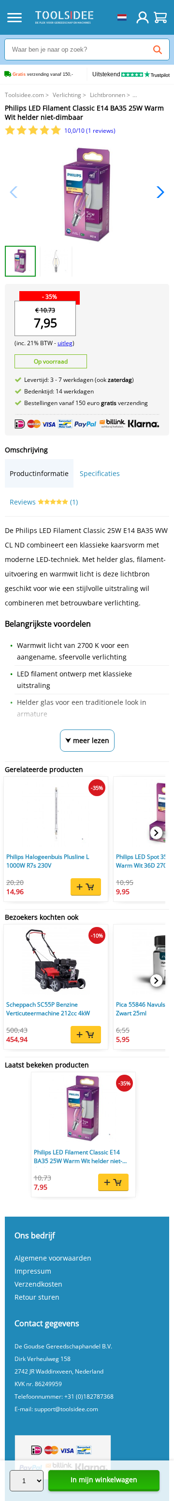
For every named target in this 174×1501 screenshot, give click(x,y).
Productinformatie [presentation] (39, 473)
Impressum (32, 1271)
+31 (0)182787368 (89, 1396)
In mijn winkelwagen (104, 1479)
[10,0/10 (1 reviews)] (33, 132)
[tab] (39, 473)
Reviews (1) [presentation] (44, 501)
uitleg (65, 343)
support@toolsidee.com (66, 1409)
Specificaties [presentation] (100, 473)
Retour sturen (36, 1297)
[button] (157, 192)
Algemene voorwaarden (52, 1258)
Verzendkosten (38, 1284)
